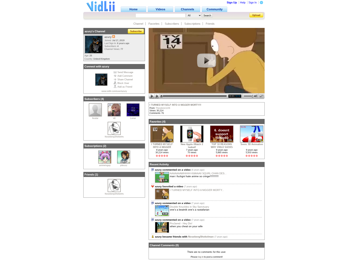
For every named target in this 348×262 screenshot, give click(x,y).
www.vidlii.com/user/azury (114, 91)
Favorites (154, 23)
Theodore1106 (163, 108)
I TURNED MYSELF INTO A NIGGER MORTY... (197, 190)
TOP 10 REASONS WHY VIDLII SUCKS (222, 145)
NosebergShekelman (115, 136)
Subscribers (172, 23)
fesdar (95, 118)
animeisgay (105, 165)
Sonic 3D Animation (252, 144)
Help (242, 2)
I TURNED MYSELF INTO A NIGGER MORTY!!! (175, 105)
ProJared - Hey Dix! (181, 223)
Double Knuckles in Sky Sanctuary (189, 206)
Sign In (252, 2)
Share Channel (125, 79)
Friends (210, 23)
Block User (123, 83)
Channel (138, 23)
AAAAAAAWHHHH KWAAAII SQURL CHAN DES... (198, 173)
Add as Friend (124, 86)
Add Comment (124, 76)
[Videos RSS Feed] (113, 36)
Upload (256, 15)
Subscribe (136, 31)
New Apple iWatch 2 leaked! (192, 145)
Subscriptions (192, 23)
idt (114, 118)
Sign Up (232, 2)
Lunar (133, 118)
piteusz (123, 165)
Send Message (125, 72)
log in (201, 257)
